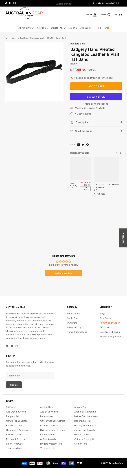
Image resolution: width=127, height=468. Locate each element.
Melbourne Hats (82, 434)
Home (7, 38)
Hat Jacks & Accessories (18, 430)
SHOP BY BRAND (24, 27)
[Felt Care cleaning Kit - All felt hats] (106, 169)
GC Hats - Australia (49, 425)
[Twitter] (6, 3)
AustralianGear (116, 463)
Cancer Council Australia (52, 421)
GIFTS (99, 27)
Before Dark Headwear (86, 416)
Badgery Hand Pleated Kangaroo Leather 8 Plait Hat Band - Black (39, 38)
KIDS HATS (72, 27)
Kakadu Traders (14, 434)
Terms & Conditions (77, 332)
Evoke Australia (14, 425)
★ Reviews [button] (123, 237)
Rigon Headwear (14, 443)
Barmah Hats (46, 416)
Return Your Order (110, 322)
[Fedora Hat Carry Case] (79, 168)
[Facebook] (10, 3)
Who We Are (73, 313)
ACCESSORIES (86, 27)
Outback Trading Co (84, 439)
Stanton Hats (80, 443)
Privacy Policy (74, 327)
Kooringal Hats (47, 434)
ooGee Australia (48, 439)
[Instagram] (14, 3)
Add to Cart (96, 86)
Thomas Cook (47, 448)
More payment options (96, 104)
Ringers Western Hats (51, 443)
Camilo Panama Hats (16, 421)
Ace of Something (49, 411)
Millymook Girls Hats (16, 439)
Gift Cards (105, 327)
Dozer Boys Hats (83, 421)
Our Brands (73, 322)
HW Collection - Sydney (52, 430)
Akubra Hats (46, 407)
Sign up (14, 385)
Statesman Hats (14, 448)
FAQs (102, 313)
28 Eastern (11, 407)
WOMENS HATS (57, 27)
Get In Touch (73, 318)
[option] (34, 71)
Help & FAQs (98, 3)
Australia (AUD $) (112, 3)
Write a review (63, 273)
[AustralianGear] (24, 13)
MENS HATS (41, 27)
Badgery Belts (77, 43)
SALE (107, 27)
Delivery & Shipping (110, 332)
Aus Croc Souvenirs (16, 411)
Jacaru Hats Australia (85, 430)
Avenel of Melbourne (85, 411)
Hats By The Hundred (85, 425)
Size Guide (105, 318)
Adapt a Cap (80, 407)
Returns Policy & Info (110, 336)
